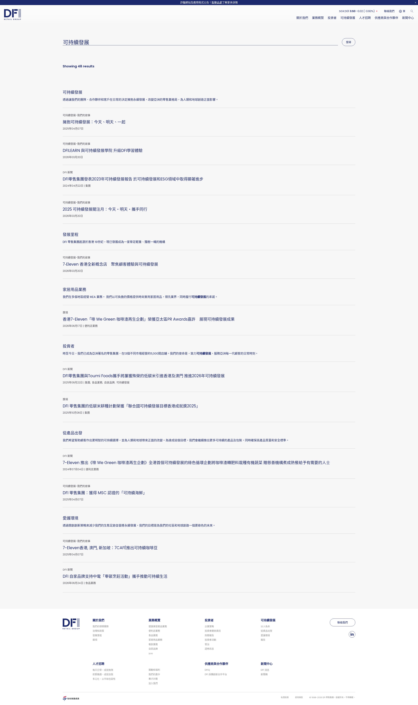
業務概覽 (318, 18)
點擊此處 (217, 2)
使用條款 (299, 697)
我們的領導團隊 (101, 626)
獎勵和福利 (154, 669)
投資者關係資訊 (213, 630)
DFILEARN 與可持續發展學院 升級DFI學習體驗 (103, 150)
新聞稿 (264, 674)
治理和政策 (98, 630)
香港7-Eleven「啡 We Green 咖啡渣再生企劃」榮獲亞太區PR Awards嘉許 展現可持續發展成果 (149, 319)
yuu (151, 653)
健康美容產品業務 (158, 626)
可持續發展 (347, 18)
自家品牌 (109, 382)
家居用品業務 (74, 289)
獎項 (95, 639)
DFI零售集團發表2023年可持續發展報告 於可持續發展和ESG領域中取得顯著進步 (133, 179)
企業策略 (209, 626)
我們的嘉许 (154, 674)
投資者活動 (210, 639)
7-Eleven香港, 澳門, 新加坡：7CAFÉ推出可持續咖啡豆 (110, 547)
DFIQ (207, 670)
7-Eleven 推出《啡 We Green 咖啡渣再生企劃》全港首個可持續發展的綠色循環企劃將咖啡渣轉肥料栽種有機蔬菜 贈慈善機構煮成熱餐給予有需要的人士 (196, 462)
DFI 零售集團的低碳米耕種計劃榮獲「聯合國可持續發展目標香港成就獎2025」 (131, 406)
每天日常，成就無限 (103, 670)
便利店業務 (91, 326)
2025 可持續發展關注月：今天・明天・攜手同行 (105, 209)
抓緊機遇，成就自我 (103, 674)
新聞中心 (408, 18)
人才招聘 (365, 18)
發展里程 (70, 234)
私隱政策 (285, 697)
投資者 (332, 18)
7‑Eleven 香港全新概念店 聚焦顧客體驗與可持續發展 (110, 264)
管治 (207, 644)
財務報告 (209, 635)
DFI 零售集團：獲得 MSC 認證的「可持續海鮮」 (105, 493)
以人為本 (265, 626)
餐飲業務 (153, 644)
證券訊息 (209, 648)
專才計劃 (153, 678)
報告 (263, 639)
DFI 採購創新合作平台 (216, 674)
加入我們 (153, 683)
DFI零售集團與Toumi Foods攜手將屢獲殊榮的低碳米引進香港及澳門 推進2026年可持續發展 (144, 376)
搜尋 (348, 42)
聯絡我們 (389, 11)
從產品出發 (72, 433)
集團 (88, 185)
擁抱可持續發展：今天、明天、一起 (94, 122)
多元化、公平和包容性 (104, 679)
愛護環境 (70, 518)
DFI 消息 (265, 670)
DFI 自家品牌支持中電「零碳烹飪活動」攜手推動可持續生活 (115, 576)
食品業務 (97, 382)
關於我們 (302, 18)
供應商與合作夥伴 (386, 18)
